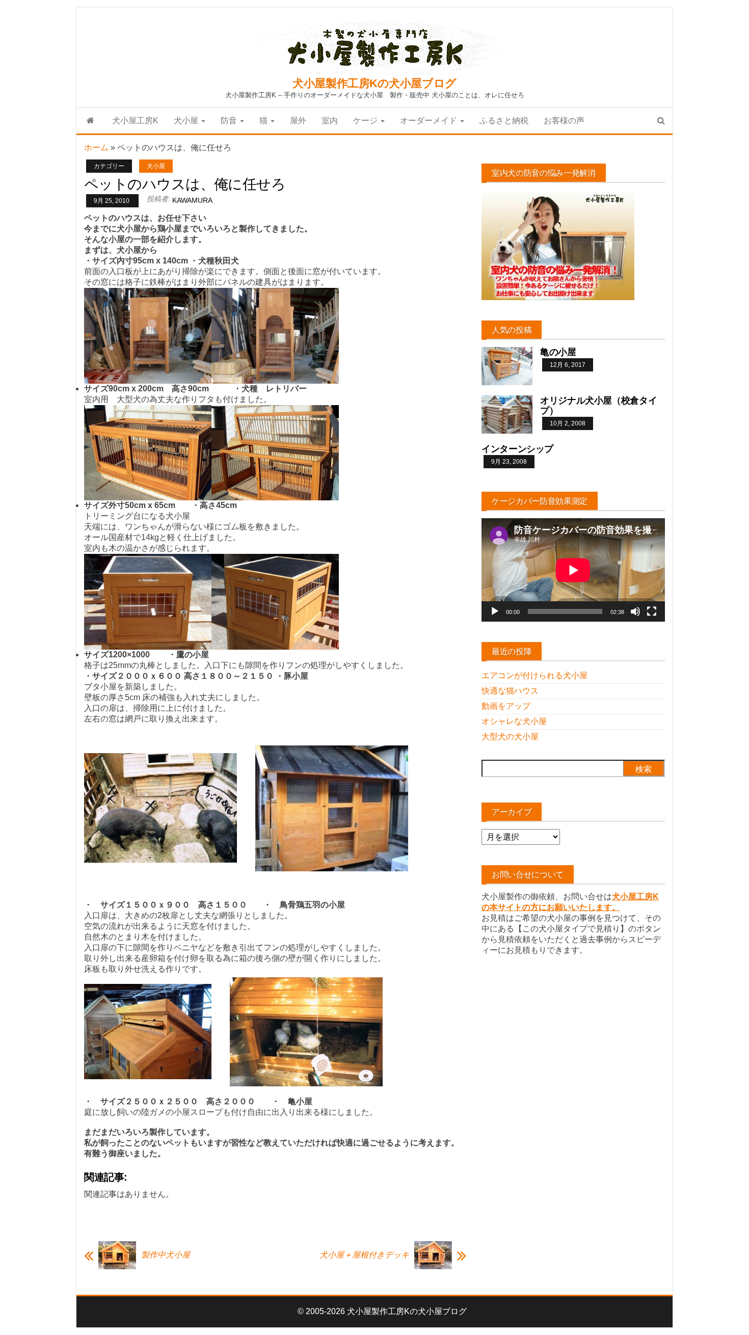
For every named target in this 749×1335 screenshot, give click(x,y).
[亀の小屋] (506, 365)
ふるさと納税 (503, 120)
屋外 (298, 120)
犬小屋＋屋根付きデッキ (364, 1254)
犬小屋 (187, 120)
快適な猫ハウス (510, 690)
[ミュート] (635, 611)
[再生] (495, 611)
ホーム (96, 147)
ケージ (366, 120)
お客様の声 (564, 120)
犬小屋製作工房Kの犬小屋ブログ (374, 83)
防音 (230, 120)
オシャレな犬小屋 (514, 721)
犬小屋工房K (135, 120)
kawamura (192, 200)
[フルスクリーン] (652, 611)
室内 (330, 120)
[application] (573, 570)
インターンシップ (517, 449)
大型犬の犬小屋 (510, 736)
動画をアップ (505, 706)
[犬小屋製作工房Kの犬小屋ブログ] (90, 121)
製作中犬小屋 (165, 1254)
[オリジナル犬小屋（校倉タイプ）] (506, 414)
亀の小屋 (558, 352)
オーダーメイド (429, 120)
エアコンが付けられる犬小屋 (534, 675)
